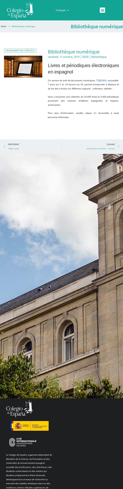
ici (95, 113)
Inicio (3, 26)
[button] (102, 10)
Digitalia (101, 80)
